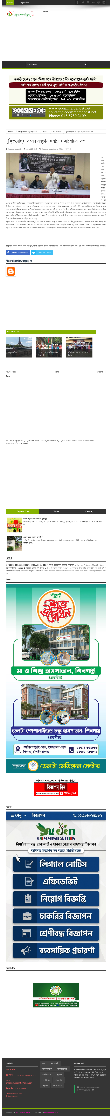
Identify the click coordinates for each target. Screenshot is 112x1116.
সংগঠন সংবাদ (68, 149)
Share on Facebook (20, 253)
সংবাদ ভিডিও (57, 1085)
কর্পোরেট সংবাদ (47, 571)
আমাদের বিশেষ (47, 1069)
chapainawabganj (13, 571)
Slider (61, 149)
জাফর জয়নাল (56, 571)
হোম (43, 1063)
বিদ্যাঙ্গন (45, 1085)
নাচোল (62, 571)
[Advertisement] (77, 34)
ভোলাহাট (77, 571)
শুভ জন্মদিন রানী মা (100, 568)
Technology (92, 571)
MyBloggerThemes (51, 1112)
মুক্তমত (59, 1074)
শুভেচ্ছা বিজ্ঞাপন (83, 571)
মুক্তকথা (28, 568)
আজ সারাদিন (54, 1063)
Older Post (101, 372)
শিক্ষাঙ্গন (86, 565)
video (47, 568)
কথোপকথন (46, 1080)
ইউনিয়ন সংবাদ (24, 571)
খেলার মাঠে (58, 1080)
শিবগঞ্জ (42, 568)
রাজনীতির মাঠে (93, 565)
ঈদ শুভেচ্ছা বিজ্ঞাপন (56, 568)
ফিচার (80, 568)
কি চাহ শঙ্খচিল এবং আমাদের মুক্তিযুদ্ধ (35, 518)
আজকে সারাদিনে (68, 565)
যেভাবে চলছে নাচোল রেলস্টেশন (33, 537)
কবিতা (97, 571)
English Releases (36, 571)
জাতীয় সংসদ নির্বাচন (88, 568)
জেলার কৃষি (35, 568)
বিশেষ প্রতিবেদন (55, 565)
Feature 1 (20, 568)
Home (56, 372)
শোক (100, 565)
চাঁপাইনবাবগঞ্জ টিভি (69, 571)
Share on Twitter (44, 253)
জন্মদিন (100, 571)
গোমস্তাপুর (74, 568)
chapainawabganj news (50, 149)
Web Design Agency (23, 1112)
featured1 (67, 568)
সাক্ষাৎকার (12, 568)
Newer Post (11, 372)
